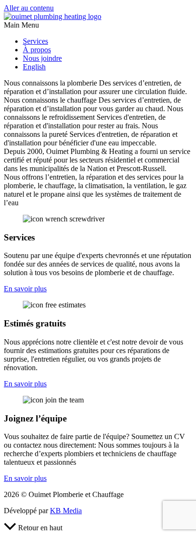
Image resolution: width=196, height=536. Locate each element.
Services (35, 41)
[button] (98, 25)
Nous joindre (42, 58)
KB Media (66, 511)
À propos (37, 50)
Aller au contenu (29, 8)
